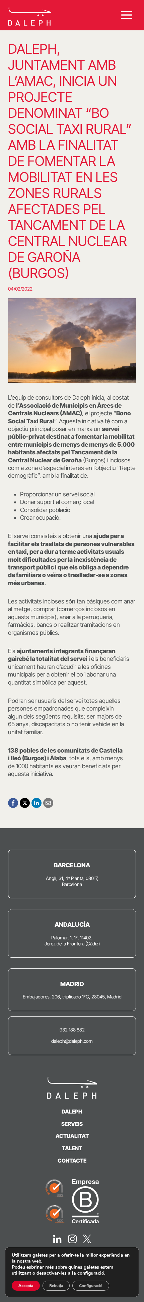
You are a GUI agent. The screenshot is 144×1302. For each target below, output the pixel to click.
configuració (90, 1273)
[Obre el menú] (126, 15)
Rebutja (56, 1285)
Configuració (90, 1285)
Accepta (25, 1285)
